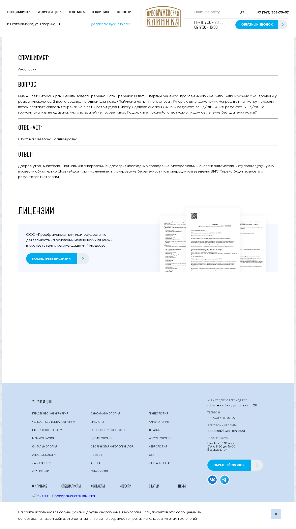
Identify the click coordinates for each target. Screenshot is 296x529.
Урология (98, 422)
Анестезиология (44, 455)
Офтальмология (44, 446)
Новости (123, 12)
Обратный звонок (257, 24)
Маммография (43, 438)
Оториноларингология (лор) (112, 446)
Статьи (154, 486)
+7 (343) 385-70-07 (273, 12)
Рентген (96, 455)
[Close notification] (276, 514)
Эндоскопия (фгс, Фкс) (108, 430)
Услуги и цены (49, 12)
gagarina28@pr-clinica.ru (111, 24)
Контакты (77, 12)
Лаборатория (42, 463)
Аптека (95, 463)
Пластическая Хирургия (50, 413)
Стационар (40, 471)
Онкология (99, 471)
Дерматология (101, 438)
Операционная (160, 463)
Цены (182, 486)
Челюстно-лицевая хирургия (54, 422)
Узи (151, 455)
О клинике (101, 12)
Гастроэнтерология (47, 430)
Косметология (160, 438)
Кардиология (159, 422)
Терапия (154, 430)
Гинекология (158, 413)
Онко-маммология (105, 413)
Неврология (158, 446)
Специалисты (19, 12)
